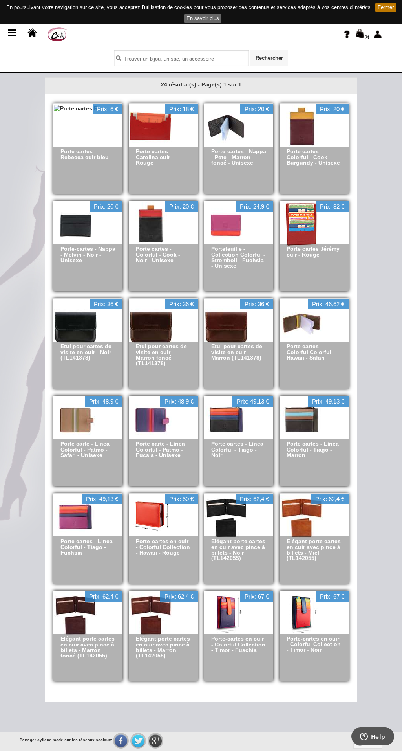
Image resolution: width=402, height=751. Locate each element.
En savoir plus (202, 18)
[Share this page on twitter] (138, 741)
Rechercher (269, 58)
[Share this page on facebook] (121, 741)
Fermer (386, 7)
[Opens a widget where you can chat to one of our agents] (372, 737)
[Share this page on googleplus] (155, 741)
